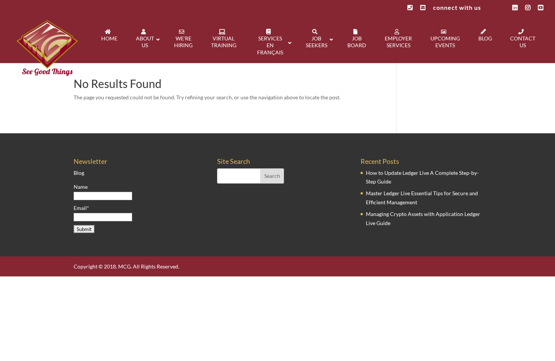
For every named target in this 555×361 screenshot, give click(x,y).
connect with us (457, 8)
